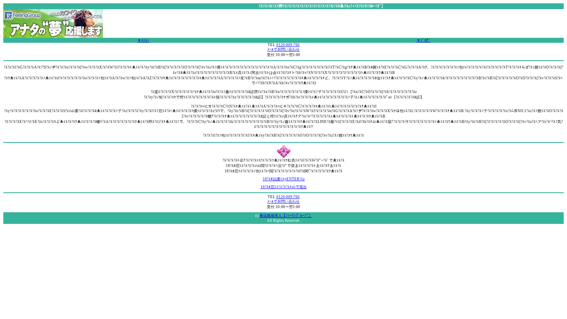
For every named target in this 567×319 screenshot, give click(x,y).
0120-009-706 (288, 45)
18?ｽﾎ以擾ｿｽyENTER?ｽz (284, 179)
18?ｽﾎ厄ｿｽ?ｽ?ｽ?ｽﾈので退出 (284, 187)
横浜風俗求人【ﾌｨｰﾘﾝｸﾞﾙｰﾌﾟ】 (285, 215)
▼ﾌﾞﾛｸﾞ (424, 40)
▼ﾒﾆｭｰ (143, 40)
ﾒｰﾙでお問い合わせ (283, 49)
